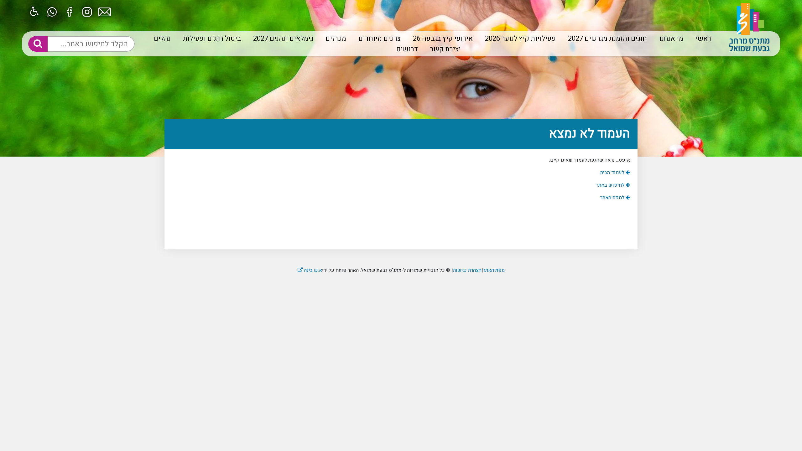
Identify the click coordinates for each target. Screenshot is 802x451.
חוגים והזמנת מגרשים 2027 (607, 39)
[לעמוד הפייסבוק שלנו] (69, 11)
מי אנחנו (671, 39)
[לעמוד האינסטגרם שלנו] (87, 11)
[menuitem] (701, 39)
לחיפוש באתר (611, 185)
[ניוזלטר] (104, 11)
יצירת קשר (445, 49)
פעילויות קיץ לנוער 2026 (520, 39)
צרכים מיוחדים (379, 39)
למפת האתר (613, 197)
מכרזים (335, 39)
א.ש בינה (310, 270)
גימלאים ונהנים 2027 (283, 39)
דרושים (407, 49)
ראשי (703, 39)
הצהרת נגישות (467, 270)
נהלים (162, 39)
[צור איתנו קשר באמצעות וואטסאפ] (52, 11)
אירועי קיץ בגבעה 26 (443, 39)
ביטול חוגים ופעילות (212, 39)
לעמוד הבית (613, 172)
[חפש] (38, 44)
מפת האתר (494, 270)
